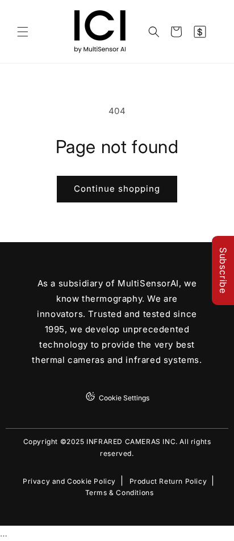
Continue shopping (117, 188)
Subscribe (223, 270)
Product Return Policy (168, 481)
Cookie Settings (124, 398)
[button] (22, 31)
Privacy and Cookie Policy (69, 481)
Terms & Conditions (119, 493)
